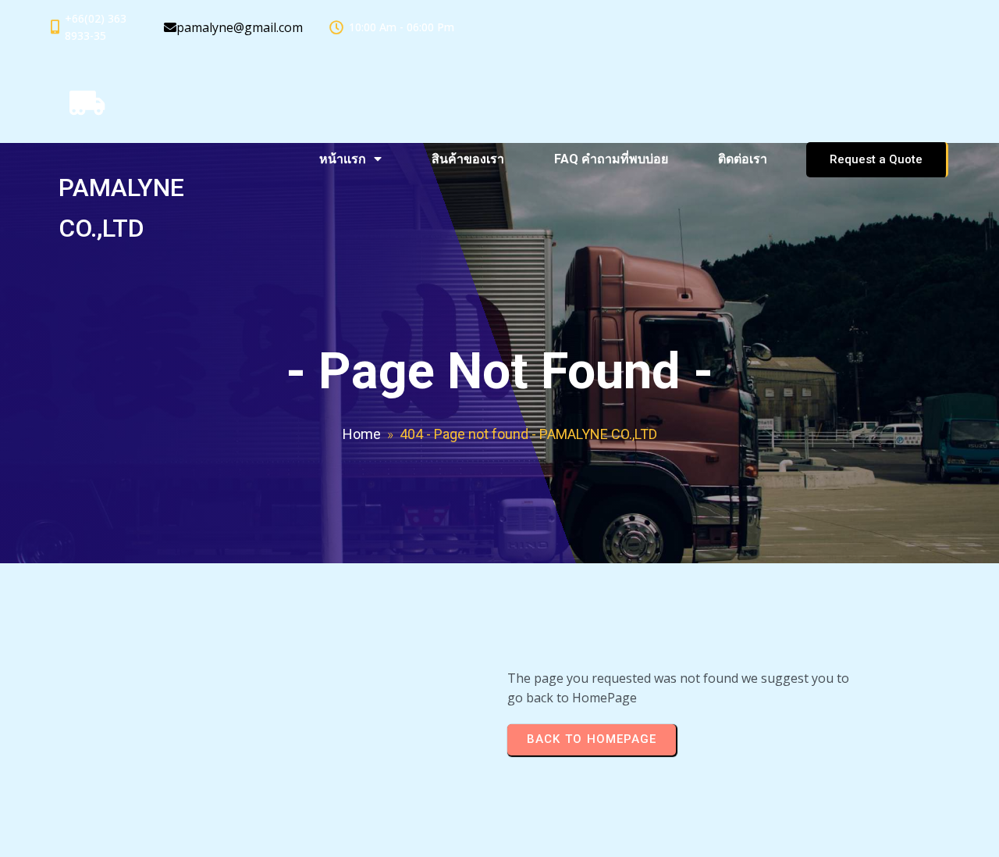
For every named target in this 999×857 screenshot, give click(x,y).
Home (362, 434)
